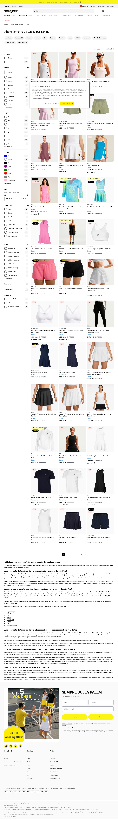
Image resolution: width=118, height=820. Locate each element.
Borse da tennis (53, 16)
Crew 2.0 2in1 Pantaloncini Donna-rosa (42, 288)
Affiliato (29, 765)
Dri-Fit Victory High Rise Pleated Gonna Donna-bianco (98, 289)
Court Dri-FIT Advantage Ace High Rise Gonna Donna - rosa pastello (42, 124)
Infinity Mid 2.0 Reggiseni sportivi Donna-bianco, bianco (71, 331)
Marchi (97, 16)
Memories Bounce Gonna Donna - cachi (70, 123)
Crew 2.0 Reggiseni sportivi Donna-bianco (99, 248)
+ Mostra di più (8, 107)
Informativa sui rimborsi (69, 788)
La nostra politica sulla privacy (69, 727)
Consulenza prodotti (55, 775)
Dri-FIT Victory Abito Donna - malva (41, 165)
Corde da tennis (78, 16)
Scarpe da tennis (41, 16)
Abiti (8, 615)
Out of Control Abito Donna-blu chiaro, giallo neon (100, 208)
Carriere (29, 768)
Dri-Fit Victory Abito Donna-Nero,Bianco (98, 497)
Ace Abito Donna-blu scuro (39, 372)
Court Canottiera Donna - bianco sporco (99, 81)
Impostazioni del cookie (52, 103)
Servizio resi (30, 761)
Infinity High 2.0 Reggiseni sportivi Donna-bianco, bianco (43, 331)
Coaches (29, 772)
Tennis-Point (58, 601)
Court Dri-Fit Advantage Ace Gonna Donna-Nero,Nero (43, 415)
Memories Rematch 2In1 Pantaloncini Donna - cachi (100, 124)
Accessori (89, 16)
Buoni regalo (110, 6)
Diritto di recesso (8, 755)
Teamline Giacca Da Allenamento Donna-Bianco (43, 457)
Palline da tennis (66, 16)
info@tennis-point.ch (67, 723)
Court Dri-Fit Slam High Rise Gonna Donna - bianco (71, 166)
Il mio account (53, 755)
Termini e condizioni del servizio (54, 788)
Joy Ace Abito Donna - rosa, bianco (41, 248)
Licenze (6, 758)
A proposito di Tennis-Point (56, 761)
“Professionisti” (59, 657)
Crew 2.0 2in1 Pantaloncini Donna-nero (70, 288)
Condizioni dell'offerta (10, 816)
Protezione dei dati (38, 98)
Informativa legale (39, 788)
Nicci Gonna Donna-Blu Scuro (67, 537)
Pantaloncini (10, 619)
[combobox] (63, 11)
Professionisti (106, 16)
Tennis (6, 6)
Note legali (46, 98)
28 (81, 555)
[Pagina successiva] (85, 554)
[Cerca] (35, 11)
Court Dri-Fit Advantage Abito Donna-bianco (44, 81)
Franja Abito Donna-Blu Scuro (67, 372)
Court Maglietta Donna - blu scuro (41, 497)
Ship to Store (30, 778)
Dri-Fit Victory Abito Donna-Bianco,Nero (98, 456)
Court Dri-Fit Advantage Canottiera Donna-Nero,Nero (71, 457)
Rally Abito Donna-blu (93, 165)
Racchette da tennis (10, 16)
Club (28, 775)
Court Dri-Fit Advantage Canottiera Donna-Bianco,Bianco (99, 415)
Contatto (52, 758)
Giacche (9, 613)
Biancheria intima (12, 625)
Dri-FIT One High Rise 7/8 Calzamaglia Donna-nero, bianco (98, 331)
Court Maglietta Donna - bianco (68, 497)
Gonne (9, 617)
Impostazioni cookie (9, 765)
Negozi (52, 765)
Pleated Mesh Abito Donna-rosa (40, 207)
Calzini (9, 621)
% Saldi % (7, 20)
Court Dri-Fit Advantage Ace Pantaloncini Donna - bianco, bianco (99, 373)
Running (14, 6)
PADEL (21, 6)
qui (44, 97)
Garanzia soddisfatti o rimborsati (12, 761)
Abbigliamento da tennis (26, 16)
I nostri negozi (101, 6)
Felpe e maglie (11, 612)
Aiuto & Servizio (31, 755)
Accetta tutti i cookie (67, 103)
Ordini (28, 758)
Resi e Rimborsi (54, 772)
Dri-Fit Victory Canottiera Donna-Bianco (42, 537)
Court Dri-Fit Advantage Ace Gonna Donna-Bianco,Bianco (71, 415)
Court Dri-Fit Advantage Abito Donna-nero (71, 248)
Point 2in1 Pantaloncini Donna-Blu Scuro (98, 537)
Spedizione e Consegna (56, 768)
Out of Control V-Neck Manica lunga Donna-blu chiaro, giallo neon (72, 208)
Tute (8, 623)
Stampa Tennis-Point (55, 778)
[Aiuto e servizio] (103, 11)
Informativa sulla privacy (28, 788)
